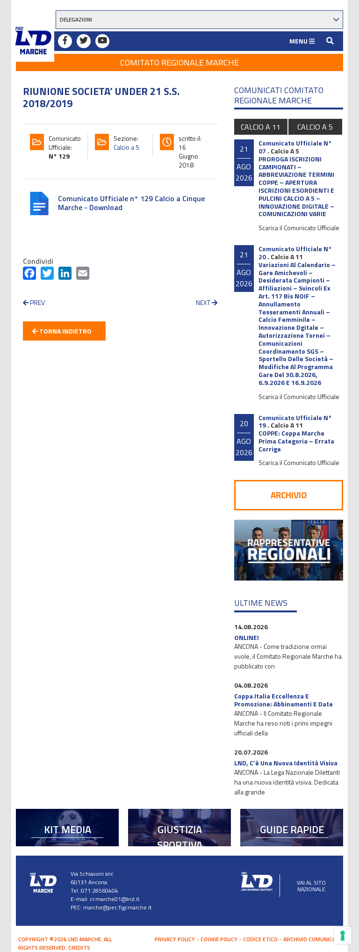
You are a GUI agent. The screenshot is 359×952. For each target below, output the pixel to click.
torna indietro (65, 331)
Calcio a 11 (260, 126)
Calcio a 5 (126, 147)
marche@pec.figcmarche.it (117, 907)
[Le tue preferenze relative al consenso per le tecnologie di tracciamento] (343, 936)
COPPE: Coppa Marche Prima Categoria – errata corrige (296, 441)
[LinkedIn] (65, 275)
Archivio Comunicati (312, 939)
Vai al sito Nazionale (311, 886)
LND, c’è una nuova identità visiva (285, 763)
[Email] (82, 275)
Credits (79, 947)
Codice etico (260, 939)
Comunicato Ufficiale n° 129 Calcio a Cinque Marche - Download (131, 203)
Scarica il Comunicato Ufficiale (298, 228)
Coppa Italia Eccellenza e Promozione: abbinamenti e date (283, 700)
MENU (299, 41)
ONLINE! (246, 637)
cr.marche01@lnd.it (114, 898)
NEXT (204, 302)
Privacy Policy (175, 939)
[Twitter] (47, 275)
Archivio (289, 494)
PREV (37, 302)
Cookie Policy (219, 939)
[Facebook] (29, 275)
